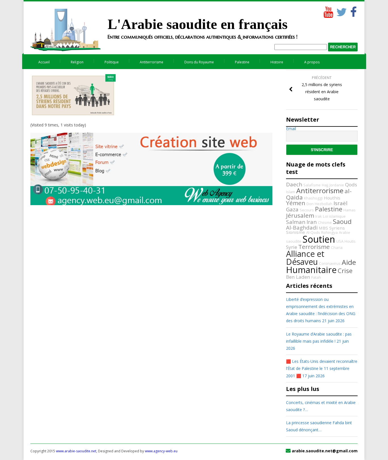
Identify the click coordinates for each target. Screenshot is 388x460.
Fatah (316, 277)
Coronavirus (330, 263)
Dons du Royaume (199, 62)
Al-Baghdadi (302, 227)
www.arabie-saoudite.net (76, 451)
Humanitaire (311, 270)
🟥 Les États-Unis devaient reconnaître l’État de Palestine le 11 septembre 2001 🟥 (321, 368)
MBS (323, 228)
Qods (351, 184)
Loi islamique (334, 216)
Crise (345, 270)
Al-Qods (313, 232)
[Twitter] (340, 11)
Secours (307, 210)
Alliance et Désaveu (305, 257)
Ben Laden (298, 277)
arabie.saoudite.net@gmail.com (325, 450)
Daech (294, 184)
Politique (112, 62)
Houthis (332, 198)
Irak (318, 216)
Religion (77, 62)
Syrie (291, 247)
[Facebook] (353, 11)
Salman (295, 222)
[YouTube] (328, 11)
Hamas (349, 210)
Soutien (319, 239)
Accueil (44, 62)
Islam (290, 191)
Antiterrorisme (151, 62)
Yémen (295, 203)
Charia (337, 247)
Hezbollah (323, 203)
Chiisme (325, 222)
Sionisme (295, 232)
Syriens (337, 228)
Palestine (242, 62)
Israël (340, 203)
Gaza (292, 209)
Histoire (276, 62)
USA (339, 241)
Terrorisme (314, 247)
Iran (311, 222)
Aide (349, 262)
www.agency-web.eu (161, 451)
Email (291, 129)
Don (310, 203)
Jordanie (336, 185)
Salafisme (312, 185)
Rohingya (329, 232)
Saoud (342, 221)
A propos (312, 62)
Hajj (325, 185)
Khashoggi (313, 198)
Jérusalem (300, 215)
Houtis (350, 241)
